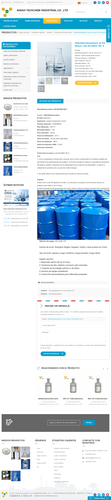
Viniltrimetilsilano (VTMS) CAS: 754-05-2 (21, 130)
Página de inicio (10, 21)
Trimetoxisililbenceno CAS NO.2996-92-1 (62, 291)
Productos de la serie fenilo (63, 33)
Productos (52, 21)
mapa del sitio (41, 463)
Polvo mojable (58, 467)
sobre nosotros (32, 21)
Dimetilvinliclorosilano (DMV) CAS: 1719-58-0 (21, 156)
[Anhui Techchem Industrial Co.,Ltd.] (35, 12)
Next (107, 368)
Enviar (89, 422)
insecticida (57, 474)
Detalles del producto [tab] (50, 101)
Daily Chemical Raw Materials (14, 51)
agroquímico (8, 68)
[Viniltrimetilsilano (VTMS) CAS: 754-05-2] (25, 452)
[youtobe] (107, 2)
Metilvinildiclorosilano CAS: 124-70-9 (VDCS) (21, 115)
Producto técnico (59, 452)
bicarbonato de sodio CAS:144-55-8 (21, 104)
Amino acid (8, 90)
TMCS (56, 471)
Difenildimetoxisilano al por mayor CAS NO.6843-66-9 (65, 319)
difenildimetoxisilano (55, 294)
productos (40, 452)
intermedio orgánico (38, 33)
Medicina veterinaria (11, 64)
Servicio (98, 21)
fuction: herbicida (59, 459)
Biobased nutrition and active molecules (14, 77)
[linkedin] (103, 2)
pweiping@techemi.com (54, 2)
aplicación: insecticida (61, 482)
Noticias (83, 21)
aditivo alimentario (10, 55)
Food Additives (59, 463)
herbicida (57, 478)
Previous (103, 368)
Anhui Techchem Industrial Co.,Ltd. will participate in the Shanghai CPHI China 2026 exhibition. (16, 209)
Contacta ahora (85, 83)
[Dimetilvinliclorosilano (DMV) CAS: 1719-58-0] (6, 475)
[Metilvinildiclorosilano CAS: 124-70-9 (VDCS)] (15, 453)
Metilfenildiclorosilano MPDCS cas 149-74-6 (48, 399)
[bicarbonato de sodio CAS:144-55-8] (6, 451)
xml (38, 467)
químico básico (9, 59)
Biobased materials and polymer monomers (12, 84)
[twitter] (99, 2)
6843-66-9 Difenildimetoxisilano (98, 399)
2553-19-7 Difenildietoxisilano (73, 399)
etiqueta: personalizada (61, 448)
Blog (38, 459)
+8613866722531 (18, 2)
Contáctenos (9, 26)
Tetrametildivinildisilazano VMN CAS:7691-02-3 (21, 167)
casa (38, 448)
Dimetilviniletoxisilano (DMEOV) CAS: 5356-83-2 (21, 143)
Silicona (49, 33)
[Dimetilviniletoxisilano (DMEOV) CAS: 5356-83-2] (25, 464)
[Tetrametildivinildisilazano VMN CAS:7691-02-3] (15, 476)
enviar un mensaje (51, 353)
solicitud (68, 21)
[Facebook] (95, 2)
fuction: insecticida (60, 456)
